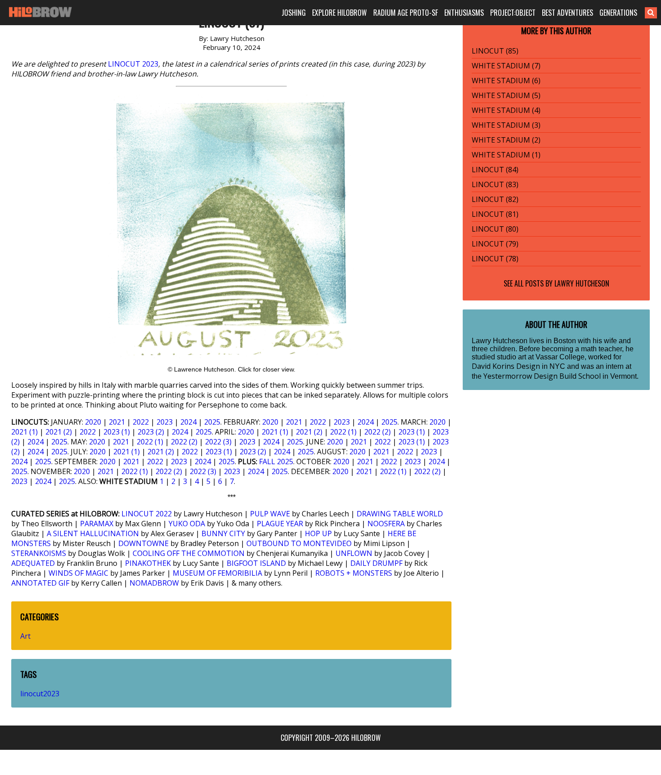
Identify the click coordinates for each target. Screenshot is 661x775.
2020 (93, 422)
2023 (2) (151, 432)
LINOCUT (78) (495, 259)
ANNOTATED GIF (40, 583)
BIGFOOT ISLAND (256, 563)
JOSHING (293, 12)
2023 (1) (116, 432)
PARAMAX (96, 524)
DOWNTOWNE (143, 543)
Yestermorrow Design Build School (542, 376)
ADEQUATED (33, 563)
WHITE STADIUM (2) (506, 140)
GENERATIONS (618, 12)
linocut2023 (39, 694)
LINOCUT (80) (495, 229)
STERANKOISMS (38, 553)
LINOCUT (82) (495, 199)
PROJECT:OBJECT (513, 12)
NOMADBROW (154, 583)
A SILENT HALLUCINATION (93, 533)
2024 (188, 422)
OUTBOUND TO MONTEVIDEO (299, 543)
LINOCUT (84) (495, 170)
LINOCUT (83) (495, 184)
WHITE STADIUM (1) (506, 155)
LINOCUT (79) (495, 244)
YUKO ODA (187, 524)
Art (25, 636)
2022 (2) (377, 432)
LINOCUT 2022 (146, 514)
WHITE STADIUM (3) (506, 125)
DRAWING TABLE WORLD (400, 514)
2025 (212, 422)
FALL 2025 (276, 461)
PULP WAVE (270, 514)
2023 (164, 422)
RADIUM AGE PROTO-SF (405, 12)
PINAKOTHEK (148, 563)
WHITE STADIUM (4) (506, 110)
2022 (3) (218, 442)
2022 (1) (343, 432)
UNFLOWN (353, 553)
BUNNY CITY (223, 533)
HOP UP (318, 533)
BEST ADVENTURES (567, 12)
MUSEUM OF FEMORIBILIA (217, 573)
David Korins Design (506, 366)
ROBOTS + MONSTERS (353, 573)
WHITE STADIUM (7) (506, 66)
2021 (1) (24, 432)
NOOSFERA (386, 524)
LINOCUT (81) (495, 214)
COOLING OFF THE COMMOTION (189, 553)
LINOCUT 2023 (133, 64)
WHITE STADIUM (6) (506, 80)
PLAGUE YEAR (280, 524)
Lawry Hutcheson (581, 283)
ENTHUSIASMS (464, 12)
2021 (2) (58, 432)
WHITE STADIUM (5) (506, 95)
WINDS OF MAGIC (78, 573)
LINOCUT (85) (495, 51)
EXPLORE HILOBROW (339, 12)
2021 (117, 422)
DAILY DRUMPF (376, 563)
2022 (141, 422)
